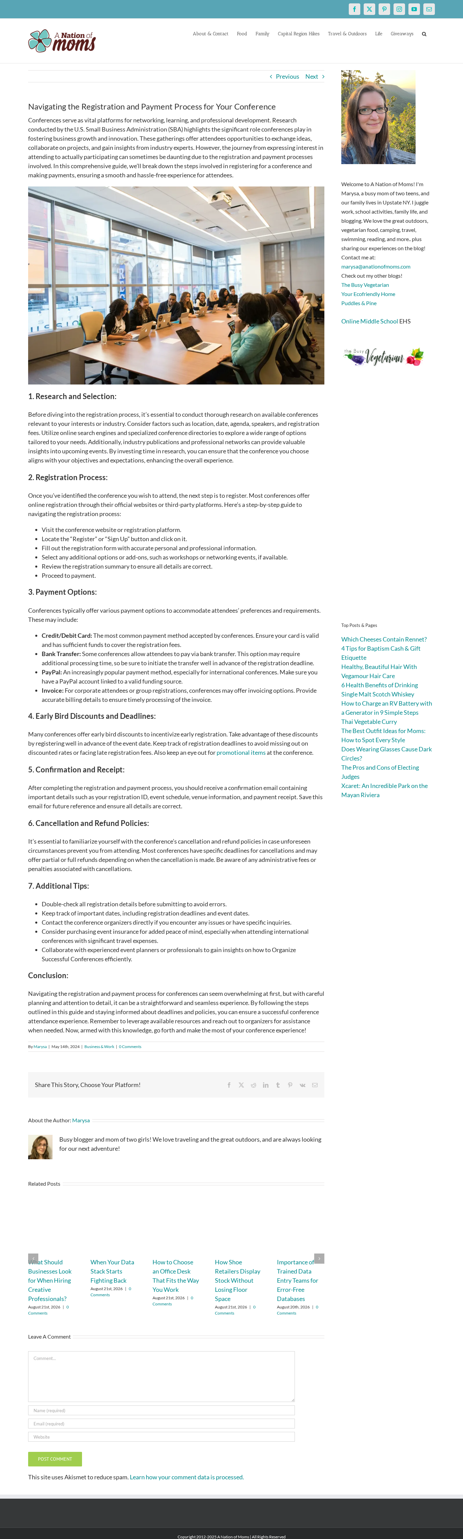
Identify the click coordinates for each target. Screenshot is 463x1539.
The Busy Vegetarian (365, 284)
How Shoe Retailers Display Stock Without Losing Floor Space (237, 1280)
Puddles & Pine (359, 303)
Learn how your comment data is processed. (187, 1477)
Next (311, 76)
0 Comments (130, 1046)
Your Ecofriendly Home (368, 294)
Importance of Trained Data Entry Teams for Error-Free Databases (297, 1280)
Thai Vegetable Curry (369, 721)
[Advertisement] (388, 505)
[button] (424, 33)
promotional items (241, 752)
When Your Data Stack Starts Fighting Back (112, 1271)
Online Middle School (369, 321)
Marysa (40, 1046)
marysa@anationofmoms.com (375, 266)
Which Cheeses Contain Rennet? (384, 639)
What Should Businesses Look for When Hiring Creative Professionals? (50, 1280)
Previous (287, 76)
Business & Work (99, 1046)
